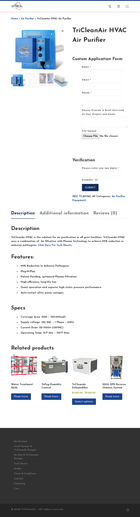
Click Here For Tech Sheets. (55, 245)
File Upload (89, 131)
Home (14, 18)
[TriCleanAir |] (17, 6)
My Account (20, 441)
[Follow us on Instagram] (128, 510)
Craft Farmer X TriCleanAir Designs (25, 448)
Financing (19, 484)
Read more (21, 396)
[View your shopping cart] (118, 6)
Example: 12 (90, 180)
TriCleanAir (28, 509)
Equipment (79, 200)
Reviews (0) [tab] (105, 213)
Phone (87, 93)
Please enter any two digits (100, 168)
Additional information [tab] (64, 213)
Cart (16, 489)
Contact (18, 479)
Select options (84, 401)
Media (17, 469)
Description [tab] (23, 213)
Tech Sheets (20, 464)
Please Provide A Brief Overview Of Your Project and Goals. (103, 112)
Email (86, 80)
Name (86, 67)
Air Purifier (27, 18)
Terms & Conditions (25, 473)
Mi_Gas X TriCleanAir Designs (26, 457)
